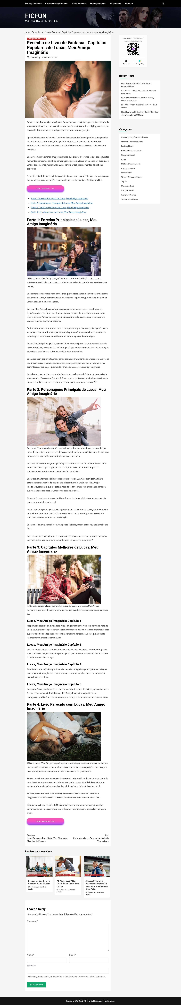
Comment (32, 921)
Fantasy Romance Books (36, 39)
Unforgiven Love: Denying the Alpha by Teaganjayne (91, 838)
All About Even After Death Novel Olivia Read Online (68, 884)
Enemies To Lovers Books (132, 141)
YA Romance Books (129, 199)
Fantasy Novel (127, 146)
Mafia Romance (79, 3)
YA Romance (116, 3)
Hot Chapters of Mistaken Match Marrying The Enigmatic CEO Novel (139, 113)
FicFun (36, 16)
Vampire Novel (127, 190)
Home (27, 32)
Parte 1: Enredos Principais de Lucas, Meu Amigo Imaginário (59, 198)
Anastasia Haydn (50, 57)
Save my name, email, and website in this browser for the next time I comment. (67, 976)
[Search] (162, 3)
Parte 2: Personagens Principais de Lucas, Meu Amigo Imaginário (61, 203)
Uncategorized (127, 186)
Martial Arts (126, 172)
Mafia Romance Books (130, 164)
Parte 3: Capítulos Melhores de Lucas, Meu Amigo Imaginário (60, 207)
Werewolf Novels (128, 195)
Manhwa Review (128, 168)
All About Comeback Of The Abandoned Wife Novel (138, 91)
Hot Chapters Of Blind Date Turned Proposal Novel (136, 84)
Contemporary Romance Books (134, 137)
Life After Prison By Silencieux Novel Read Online (139, 106)
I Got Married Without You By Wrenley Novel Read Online (137, 99)
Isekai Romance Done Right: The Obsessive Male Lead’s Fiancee (47, 838)
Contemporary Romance (56, 3)
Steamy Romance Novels (131, 177)
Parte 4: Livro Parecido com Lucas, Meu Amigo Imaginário (58, 212)
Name (30, 954)
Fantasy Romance (33, 3)
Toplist (124, 181)
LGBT (123, 159)
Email (72, 954)
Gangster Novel (128, 155)
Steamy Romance (98, 3)
